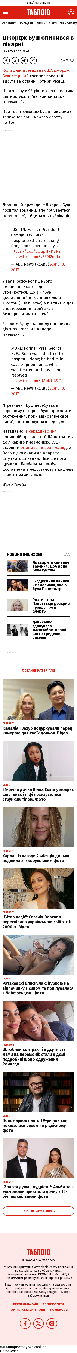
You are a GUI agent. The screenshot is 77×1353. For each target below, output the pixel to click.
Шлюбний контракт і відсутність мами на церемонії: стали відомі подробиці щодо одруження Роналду (34, 1057)
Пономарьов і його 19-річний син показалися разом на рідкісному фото (35, 1125)
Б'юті (53, 23)
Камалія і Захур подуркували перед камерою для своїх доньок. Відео (37, 731)
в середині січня (40, 431)
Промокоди (58, 1310)
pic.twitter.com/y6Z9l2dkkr (36, 256)
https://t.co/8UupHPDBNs (36, 251)
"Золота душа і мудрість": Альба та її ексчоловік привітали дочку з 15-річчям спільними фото (38, 1191)
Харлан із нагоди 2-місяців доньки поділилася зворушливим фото (36, 858)
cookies (40, 1347)
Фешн (40, 23)
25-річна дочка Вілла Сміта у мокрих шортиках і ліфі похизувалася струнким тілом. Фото (38, 794)
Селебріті (9, 23)
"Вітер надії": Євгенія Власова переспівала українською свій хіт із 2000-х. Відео (37, 922)
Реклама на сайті (26, 1304)
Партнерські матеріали (27, 1310)
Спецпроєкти (53, 1304)
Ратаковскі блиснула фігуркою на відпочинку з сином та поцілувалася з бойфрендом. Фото (38, 988)
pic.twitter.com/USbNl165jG (36, 380)
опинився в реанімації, (43, 447)
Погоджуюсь (10, 1351)
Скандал (26, 23)
